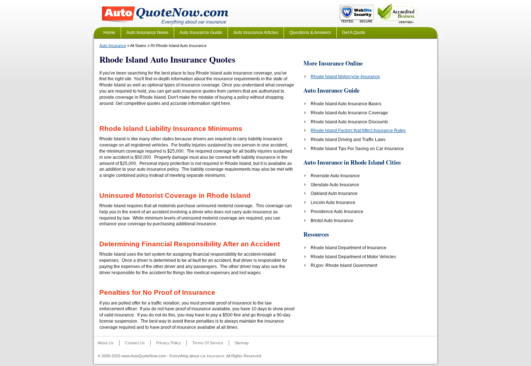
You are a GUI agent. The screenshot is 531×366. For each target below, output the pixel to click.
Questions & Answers (310, 32)
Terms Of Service (207, 343)
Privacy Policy (168, 343)
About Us (106, 343)
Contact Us (135, 343)
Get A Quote (353, 32)
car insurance (212, 356)
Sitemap (241, 343)
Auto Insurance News (147, 32)
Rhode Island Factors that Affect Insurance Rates (358, 130)
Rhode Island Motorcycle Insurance (345, 76)
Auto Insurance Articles (255, 32)
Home (109, 32)
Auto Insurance (112, 45)
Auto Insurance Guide (201, 32)
